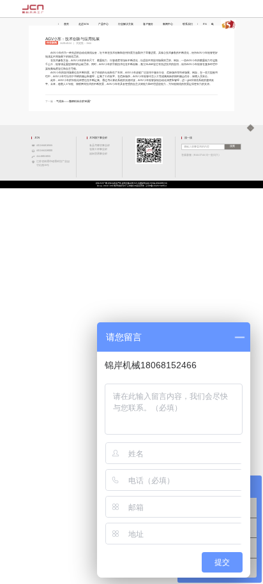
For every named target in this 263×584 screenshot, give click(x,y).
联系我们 (188, 24)
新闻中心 (168, 24)
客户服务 (148, 24)
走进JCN (84, 24)
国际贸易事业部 (98, 154)
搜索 (232, 146)
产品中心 (103, 24)
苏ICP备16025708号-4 (156, 185)
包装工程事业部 (98, 149)
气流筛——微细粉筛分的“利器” (73, 101)
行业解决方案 (125, 24)
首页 (66, 24)
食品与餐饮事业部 (99, 145)
